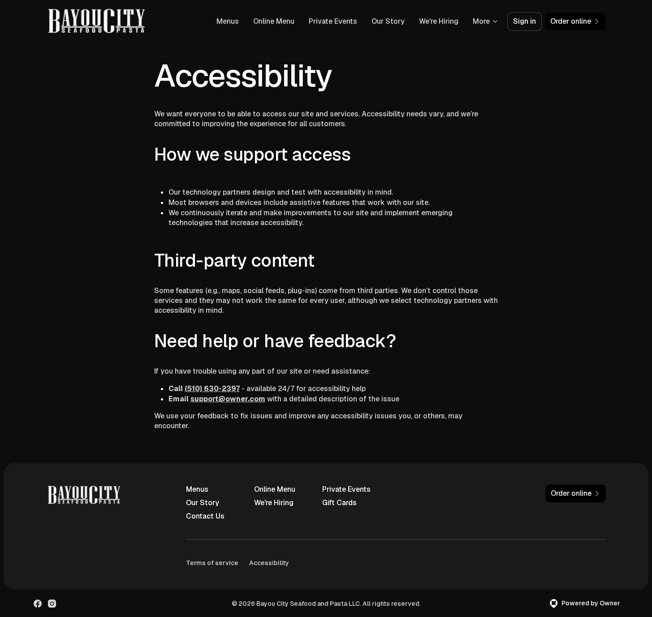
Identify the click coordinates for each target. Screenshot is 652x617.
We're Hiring (438, 21)
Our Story (388, 21)
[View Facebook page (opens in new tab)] (37, 603)
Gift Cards (339, 502)
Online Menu (273, 21)
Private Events (333, 21)
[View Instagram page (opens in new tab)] (52, 603)
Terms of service (212, 563)
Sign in (524, 21)
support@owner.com (227, 399)
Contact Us (205, 516)
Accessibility (269, 563)
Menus (227, 21)
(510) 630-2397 (212, 388)
